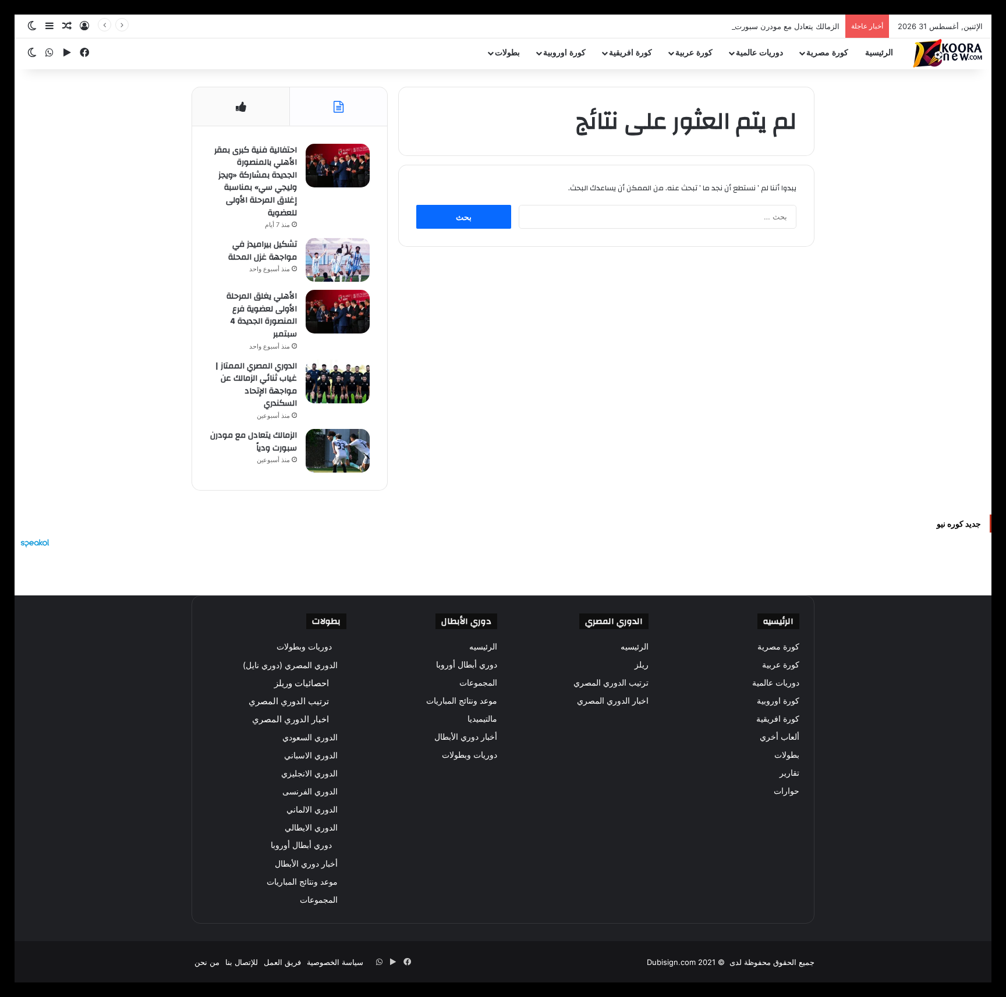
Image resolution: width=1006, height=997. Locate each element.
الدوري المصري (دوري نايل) (290, 665)
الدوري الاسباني (311, 755)
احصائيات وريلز (301, 683)
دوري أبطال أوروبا (466, 664)
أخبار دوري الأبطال (465, 736)
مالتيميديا (482, 718)
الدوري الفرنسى (310, 791)
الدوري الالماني (312, 809)
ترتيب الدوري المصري (611, 682)
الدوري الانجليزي (309, 773)
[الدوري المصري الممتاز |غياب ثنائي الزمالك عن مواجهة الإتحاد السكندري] (338, 381)
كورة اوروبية (564, 52)
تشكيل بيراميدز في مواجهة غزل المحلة (262, 251)
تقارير (789, 773)
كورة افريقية (630, 52)
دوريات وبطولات (469, 755)
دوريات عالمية (759, 52)
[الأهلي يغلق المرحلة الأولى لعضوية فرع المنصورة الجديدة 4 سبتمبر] (338, 311)
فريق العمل (282, 962)
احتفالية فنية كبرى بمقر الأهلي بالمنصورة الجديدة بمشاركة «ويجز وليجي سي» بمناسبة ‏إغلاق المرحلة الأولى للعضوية (255, 182)
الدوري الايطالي (311, 827)
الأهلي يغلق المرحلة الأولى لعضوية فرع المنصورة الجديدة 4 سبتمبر (261, 315)
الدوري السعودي (310, 737)
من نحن (206, 962)
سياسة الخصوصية (335, 962)
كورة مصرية (827, 52)
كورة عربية (694, 52)
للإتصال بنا (241, 962)
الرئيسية (879, 52)
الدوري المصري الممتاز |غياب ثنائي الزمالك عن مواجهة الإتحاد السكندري (256, 385)
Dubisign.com (671, 962)
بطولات (507, 52)
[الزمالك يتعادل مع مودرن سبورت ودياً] (338, 451)
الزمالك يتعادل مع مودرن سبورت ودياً (780, 26)
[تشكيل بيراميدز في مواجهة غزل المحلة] (338, 260)
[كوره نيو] (948, 53)
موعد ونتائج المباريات (461, 700)
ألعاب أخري (779, 736)
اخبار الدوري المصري (613, 700)
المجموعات (478, 682)
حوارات (786, 791)
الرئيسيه (635, 646)
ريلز (642, 664)
